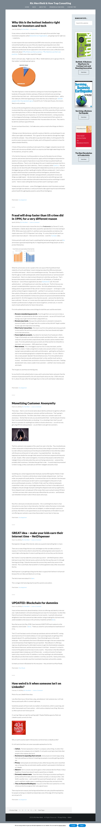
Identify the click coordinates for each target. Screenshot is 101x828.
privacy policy (62, 825)
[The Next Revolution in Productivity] (84, 138)
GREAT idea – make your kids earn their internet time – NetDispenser (37, 534)
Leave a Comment (34, 222)
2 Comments (33, 29)
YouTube (53, 236)
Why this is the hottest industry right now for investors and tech (36, 24)
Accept (73, 825)
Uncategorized (23, 200)
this (63, 240)
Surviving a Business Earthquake (84, 112)
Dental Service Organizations (39, 36)
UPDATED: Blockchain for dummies (35, 603)
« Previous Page (13, 810)
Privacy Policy (62, 817)
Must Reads (22, 668)
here (32, 578)
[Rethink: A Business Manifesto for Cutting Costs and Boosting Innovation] (83, 45)
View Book (83, 72)
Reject (81, 825)
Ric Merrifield (50, 3)
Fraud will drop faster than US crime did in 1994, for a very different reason (37, 217)
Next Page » (41, 810)
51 (35, 810)
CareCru (56, 165)
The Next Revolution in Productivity (83, 154)
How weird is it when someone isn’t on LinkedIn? (36, 685)
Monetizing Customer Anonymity (34, 403)
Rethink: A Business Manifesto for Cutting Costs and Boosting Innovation (83, 65)
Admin (69, 817)
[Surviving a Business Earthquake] (83, 94)
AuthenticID (45, 282)
